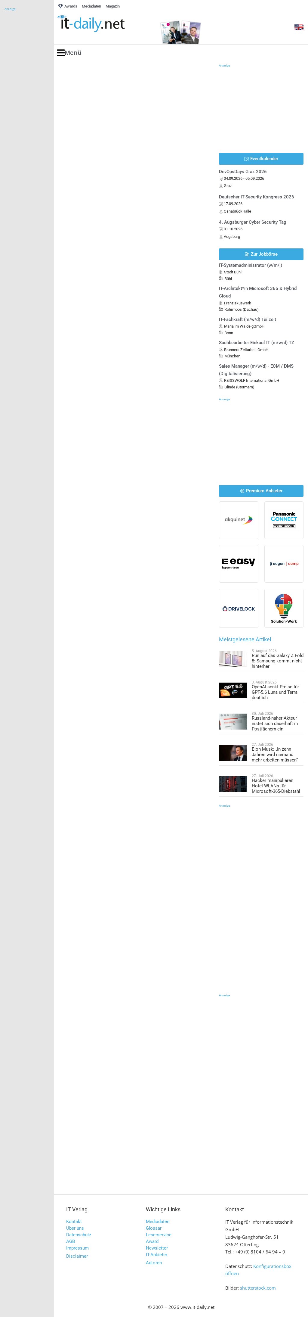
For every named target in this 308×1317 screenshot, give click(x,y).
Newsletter (157, 1248)
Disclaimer (77, 1256)
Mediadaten (157, 1221)
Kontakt (74, 1221)
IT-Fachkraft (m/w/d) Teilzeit (247, 319)
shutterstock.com (258, 1288)
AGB (70, 1241)
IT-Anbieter (156, 1254)
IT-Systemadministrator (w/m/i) (250, 265)
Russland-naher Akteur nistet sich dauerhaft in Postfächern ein (275, 723)
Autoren (154, 1263)
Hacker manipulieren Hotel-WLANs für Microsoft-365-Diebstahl (276, 786)
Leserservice (158, 1235)
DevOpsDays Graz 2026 (243, 171)
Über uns (75, 1228)
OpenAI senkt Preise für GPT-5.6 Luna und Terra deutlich (275, 692)
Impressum (77, 1248)
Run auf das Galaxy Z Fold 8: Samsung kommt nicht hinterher (277, 661)
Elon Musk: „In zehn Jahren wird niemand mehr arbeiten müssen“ (275, 754)
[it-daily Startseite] (102, 24)
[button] (69, 53)
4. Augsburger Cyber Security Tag (252, 222)
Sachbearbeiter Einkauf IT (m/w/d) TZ (256, 342)
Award (152, 1241)
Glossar (154, 1228)
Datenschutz (78, 1235)
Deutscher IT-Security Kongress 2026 (256, 197)
